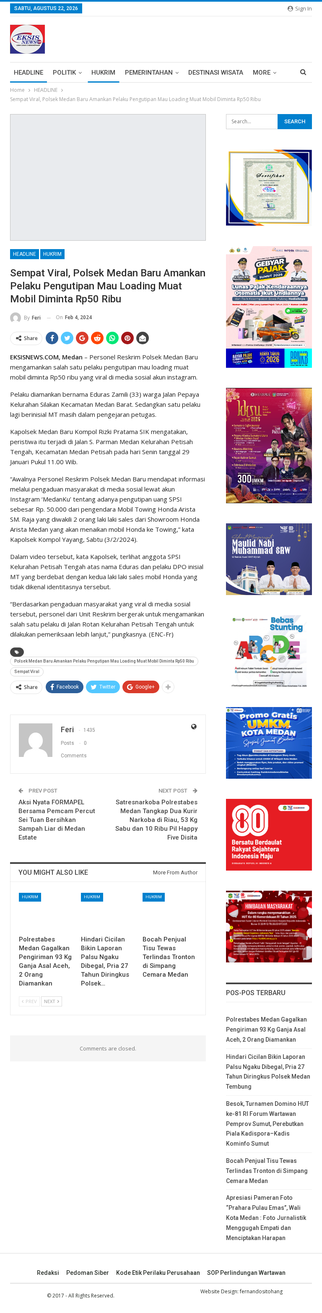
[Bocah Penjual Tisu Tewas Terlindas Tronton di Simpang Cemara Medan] (170, 912)
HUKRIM (103, 72)
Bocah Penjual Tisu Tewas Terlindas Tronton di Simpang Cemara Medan (267, 1170)
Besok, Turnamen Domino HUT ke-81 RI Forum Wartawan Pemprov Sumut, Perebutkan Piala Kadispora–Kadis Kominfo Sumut (267, 1123)
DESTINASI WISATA (215, 72)
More (261, 72)
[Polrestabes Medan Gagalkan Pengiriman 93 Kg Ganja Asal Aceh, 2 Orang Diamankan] (46, 912)
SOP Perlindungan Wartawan (246, 1272)
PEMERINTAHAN (149, 72)
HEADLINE (28, 72)
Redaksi (48, 1272)
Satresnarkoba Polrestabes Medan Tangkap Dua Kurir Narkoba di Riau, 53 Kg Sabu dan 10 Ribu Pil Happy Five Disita (156, 819)
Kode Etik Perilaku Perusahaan (158, 1272)
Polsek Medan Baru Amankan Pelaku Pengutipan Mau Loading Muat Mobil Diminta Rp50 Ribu (104, 661)
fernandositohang (261, 1291)
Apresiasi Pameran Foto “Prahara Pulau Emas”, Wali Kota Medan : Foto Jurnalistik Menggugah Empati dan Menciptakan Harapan (266, 1217)
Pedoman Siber (87, 1272)
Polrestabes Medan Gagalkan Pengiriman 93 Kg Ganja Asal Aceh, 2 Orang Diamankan (266, 1029)
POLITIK (64, 72)
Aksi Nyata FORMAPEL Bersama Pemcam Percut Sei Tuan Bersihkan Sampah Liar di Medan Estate (56, 819)
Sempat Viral (26, 671)
